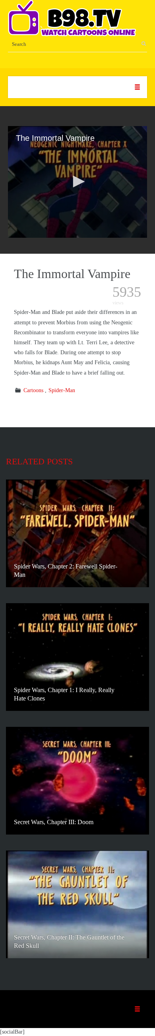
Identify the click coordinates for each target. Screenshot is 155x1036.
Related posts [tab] (39, 461)
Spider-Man (61, 390)
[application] (77, 182)
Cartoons (33, 390)
